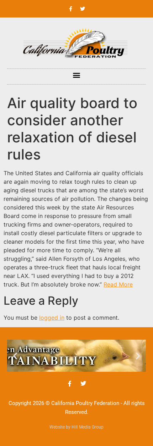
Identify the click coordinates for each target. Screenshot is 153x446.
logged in (51, 317)
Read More (118, 284)
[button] (77, 75)
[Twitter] (83, 9)
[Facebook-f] (71, 9)
